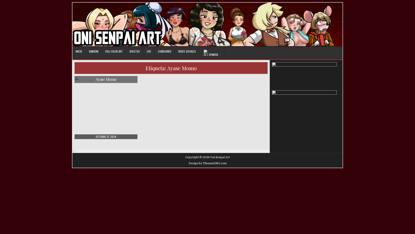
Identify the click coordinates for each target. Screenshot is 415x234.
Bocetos (135, 51)
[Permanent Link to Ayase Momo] (106, 107)
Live (149, 51)
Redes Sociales (187, 51)
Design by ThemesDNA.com (208, 163)
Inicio (79, 51)
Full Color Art (114, 51)
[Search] (339, 52)
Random (93, 51)
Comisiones (164, 51)
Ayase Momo (106, 79)
